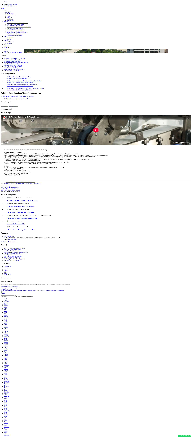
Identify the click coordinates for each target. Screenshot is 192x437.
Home (5, 10)
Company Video (10, 20)
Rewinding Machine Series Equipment (16, 29)
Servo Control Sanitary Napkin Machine (10, 190)
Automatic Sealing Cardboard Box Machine (20, 206)
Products (6, 21)
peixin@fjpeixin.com (12, 5)
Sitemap (10, 289)
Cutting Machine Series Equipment (15, 33)
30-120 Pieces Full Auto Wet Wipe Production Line (22, 201)
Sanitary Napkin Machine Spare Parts (9, 187)
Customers (9, 43)
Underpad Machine (50, 290)
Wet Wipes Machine (40, 290)
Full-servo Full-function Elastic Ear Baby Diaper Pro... (19, 90)
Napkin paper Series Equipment (14, 35)
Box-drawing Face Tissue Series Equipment (17, 32)
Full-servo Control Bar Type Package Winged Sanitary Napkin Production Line (22, 183)
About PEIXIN (7, 12)
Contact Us (6, 46)
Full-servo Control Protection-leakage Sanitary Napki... (20, 82)
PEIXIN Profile (10, 13)
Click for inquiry (5, 286)
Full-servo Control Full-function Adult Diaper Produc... (20, 86)
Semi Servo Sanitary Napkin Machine (10, 188)
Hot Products (4, 289)
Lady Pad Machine (59, 290)
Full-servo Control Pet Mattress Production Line (18, 78)
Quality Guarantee (11, 15)
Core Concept (10, 19)
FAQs (5, 44)
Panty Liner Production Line (28, 290)
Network (6, 40)
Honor (8, 16)
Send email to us (4, 106)
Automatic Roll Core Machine (16, 224)
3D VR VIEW (7, 47)
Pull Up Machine (5, 290)
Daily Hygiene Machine (15, 290)
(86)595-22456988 (12, 4)
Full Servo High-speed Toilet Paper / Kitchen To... (22, 218)
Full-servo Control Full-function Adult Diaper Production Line (20, 182)
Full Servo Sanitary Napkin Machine (9, 186)
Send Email (3, 293)
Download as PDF (13, 106)
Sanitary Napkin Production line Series (16, 31)
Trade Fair (9, 39)
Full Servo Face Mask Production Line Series (17, 23)
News (5, 36)
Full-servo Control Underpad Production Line (21, 230)
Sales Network (10, 41)
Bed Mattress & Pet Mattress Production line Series (19, 27)
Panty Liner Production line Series (15, 28)
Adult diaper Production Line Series (15, 24)
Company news (10, 37)
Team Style (9, 17)
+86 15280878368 (12, 239)
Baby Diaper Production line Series (15, 25)
